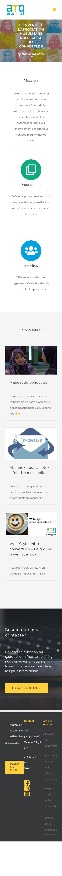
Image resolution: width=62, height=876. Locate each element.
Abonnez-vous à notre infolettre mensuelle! (50, 767)
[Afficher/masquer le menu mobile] (55, 9)
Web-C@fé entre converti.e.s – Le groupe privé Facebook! (31, 549)
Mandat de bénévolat (28, 382)
